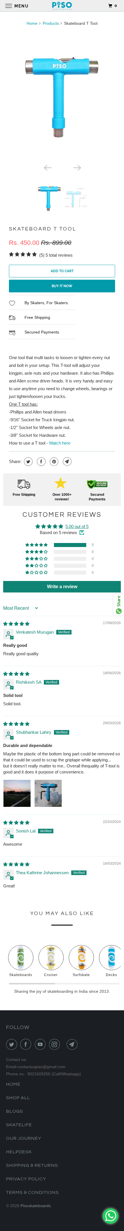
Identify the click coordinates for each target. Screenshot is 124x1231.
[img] (16, 623)
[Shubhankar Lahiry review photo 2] (48, 793)
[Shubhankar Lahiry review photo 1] (17, 793)
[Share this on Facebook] (40, 461)
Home (32, 23)
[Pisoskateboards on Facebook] (26, 1044)
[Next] (77, 167)
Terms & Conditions (32, 1192)
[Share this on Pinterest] (53, 461)
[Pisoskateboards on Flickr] (64, 1044)
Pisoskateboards (35, 1205)
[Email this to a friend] (66, 461)
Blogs (14, 1111)
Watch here (59, 443)
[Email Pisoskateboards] (73, 1044)
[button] (36, 545)
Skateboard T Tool (42, 229)
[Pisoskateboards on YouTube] (41, 1044)
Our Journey (23, 1138)
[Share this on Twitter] (27, 461)
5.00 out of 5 (77, 526)
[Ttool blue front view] (62, 96)
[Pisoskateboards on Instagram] (55, 1044)
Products (51, 23)
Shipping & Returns (32, 1165)
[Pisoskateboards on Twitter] (12, 1044)
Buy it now (62, 286)
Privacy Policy (26, 1179)
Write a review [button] (62, 586)
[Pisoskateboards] (62, 5)
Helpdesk (19, 1152)
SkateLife (19, 1125)
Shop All (18, 1097)
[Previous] (47, 167)
